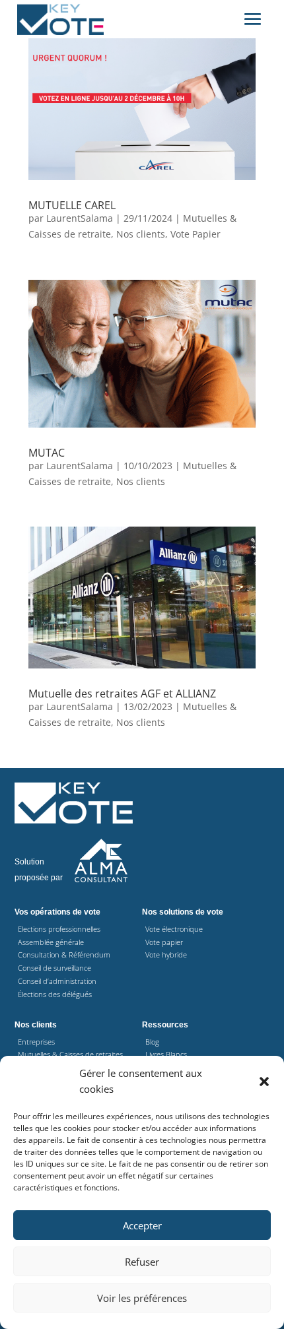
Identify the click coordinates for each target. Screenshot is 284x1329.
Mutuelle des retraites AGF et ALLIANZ (122, 693)
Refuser (142, 1261)
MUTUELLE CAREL (72, 205)
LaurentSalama (79, 218)
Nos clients (140, 234)
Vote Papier (195, 234)
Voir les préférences (142, 1298)
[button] (264, 1081)
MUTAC (46, 452)
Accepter (142, 1225)
